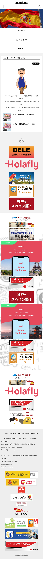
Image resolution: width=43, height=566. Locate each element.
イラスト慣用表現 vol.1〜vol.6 (23, 114)
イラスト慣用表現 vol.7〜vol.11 (24, 124)
